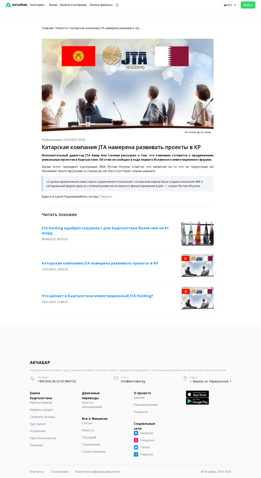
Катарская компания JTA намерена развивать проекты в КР (112, 28)
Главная (47, 28)
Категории (37, 4)
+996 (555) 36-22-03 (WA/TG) (57, 381)
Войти (248, 5)
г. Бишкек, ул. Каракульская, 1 (210, 381)
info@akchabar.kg (133, 381)
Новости (62, 28)
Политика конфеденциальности (97, 472)
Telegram (105, 196)
